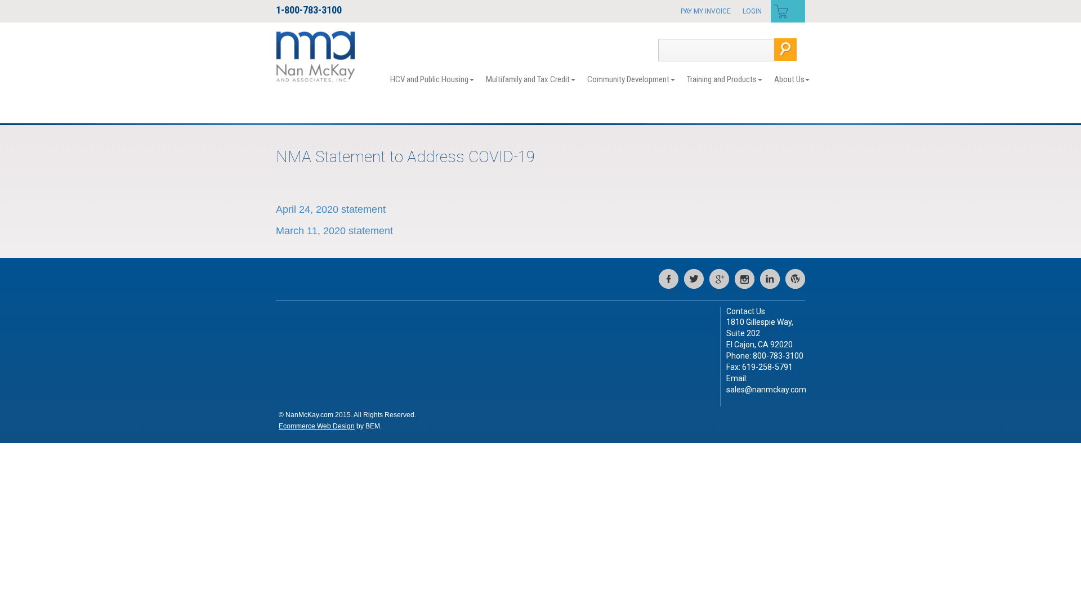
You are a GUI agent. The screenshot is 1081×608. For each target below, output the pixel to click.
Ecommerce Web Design (317, 426)
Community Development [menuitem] (628, 79)
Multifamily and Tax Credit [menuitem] (528, 79)
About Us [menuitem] (789, 79)
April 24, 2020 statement (331, 209)
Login (752, 11)
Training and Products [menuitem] (722, 79)
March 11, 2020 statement (334, 230)
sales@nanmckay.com (766, 389)
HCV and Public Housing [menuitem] (429, 79)
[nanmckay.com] (315, 55)
